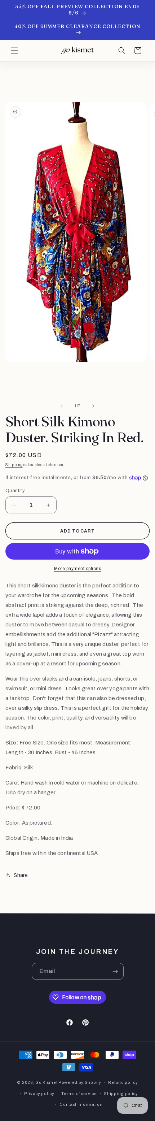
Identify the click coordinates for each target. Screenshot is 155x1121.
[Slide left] (62, 406)
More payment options (77, 568)
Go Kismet (46, 1082)
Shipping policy (121, 1093)
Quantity (15, 490)
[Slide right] (93, 406)
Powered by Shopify (79, 1082)
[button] (14, 50)
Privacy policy (39, 1093)
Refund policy (123, 1082)
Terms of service (79, 1093)
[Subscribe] (115, 971)
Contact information (80, 1104)
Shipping (14, 465)
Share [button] (21, 875)
